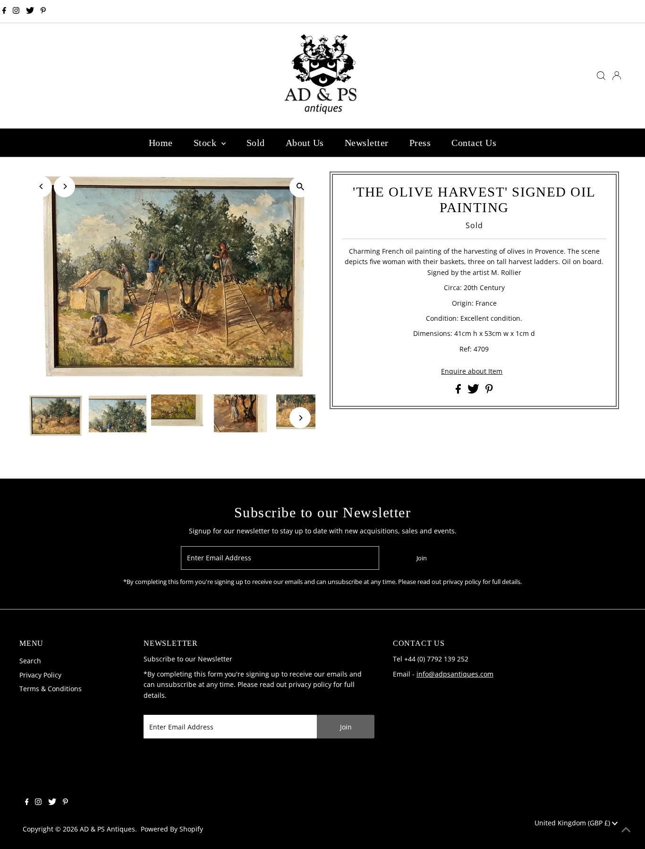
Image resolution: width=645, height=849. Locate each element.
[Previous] (41, 186)
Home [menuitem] (161, 142)
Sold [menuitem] (255, 142)
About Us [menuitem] (305, 142)
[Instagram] (16, 11)
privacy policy (310, 684)
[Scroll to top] (626, 830)
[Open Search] (601, 75)
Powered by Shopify (172, 828)
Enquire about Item (471, 371)
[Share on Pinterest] (489, 390)
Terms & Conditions (50, 688)
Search (30, 660)
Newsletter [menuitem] (367, 142)
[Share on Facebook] (459, 390)
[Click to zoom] (300, 186)
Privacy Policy (40, 674)
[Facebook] (4, 11)
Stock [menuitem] (206, 142)
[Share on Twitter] (474, 390)
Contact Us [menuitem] (473, 142)
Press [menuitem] (420, 142)
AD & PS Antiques (107, 828)
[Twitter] (30, 11)
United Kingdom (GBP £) (573, 822)
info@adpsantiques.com (454, 673)
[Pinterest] (43, 11)
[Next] (64, 186)
